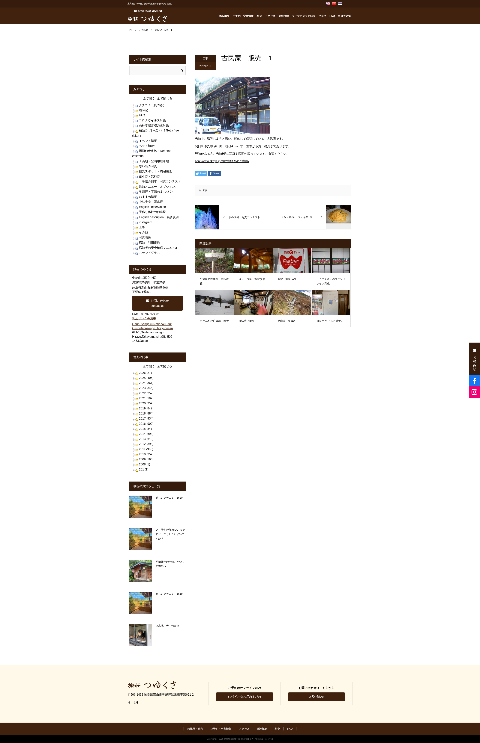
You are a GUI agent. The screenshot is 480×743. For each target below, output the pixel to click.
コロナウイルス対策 (152, 120)
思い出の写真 (148, 166)
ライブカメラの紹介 (304, 15)
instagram (145, 222)
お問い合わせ (316, 696)
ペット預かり (148, 145)
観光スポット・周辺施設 (155, 171)
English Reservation (152, 206)
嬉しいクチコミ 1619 (169, 593)
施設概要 (224, 15)
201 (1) (143, 469)
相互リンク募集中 (144, 318)
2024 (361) (146, 383)
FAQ (332, 15)
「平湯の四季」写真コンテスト (160, 181)
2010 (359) (146, 454)
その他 (143, 232)
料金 (259, 15)
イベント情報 (148, 140)
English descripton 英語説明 (159, 217)
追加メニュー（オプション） (158, 186)
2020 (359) (146, 403)
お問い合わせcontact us (160, 303)
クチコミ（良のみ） (152, 105)
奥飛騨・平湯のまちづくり (157, 191)
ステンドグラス (149, 252)
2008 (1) (144, 464)
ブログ (322, 15)
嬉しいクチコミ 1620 (169, 497)
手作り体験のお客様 (152, 212)
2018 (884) (146, 413)
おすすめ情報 (148, 196)
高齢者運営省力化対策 (154, 125)
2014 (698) (146, 433)
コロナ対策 (344, 15)
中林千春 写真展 (151, 201)
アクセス (270, 15)
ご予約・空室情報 (243, 15)
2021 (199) (146, 398)
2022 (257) (146, 393)
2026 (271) (146, 372)
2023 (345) (146, 388)
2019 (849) (146, 408)
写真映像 (145, 237)
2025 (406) (146, 377)
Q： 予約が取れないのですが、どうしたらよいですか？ (170, 534)
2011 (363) (146, 449)
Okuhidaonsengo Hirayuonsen (152, 328)
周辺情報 (283, 15)
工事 (205, 58)
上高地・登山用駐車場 (154, 161)
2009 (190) (146, 459)
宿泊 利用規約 (149, 242)
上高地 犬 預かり (167, 625)
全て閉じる (164, 98)
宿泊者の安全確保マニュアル (158, 247)
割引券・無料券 (149, 176)
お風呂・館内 (195, 728)
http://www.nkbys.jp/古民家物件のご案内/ (222, 161)
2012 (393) (146, 444)
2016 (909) (146, 423)
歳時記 (143, 110)
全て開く (149, 98)
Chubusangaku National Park (152, 324)
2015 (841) (146, 428)
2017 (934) (146, 418)
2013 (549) (146, 439)
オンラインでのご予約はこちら (244, 696)
